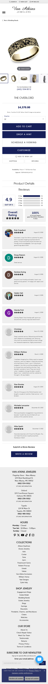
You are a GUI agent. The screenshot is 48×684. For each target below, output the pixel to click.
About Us (24, 630)
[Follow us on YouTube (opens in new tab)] (22, 535)
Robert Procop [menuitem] (24, 566)
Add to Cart (24, 127)
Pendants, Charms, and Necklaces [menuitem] (24, 612)
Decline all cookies (16, 678)
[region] (24, 49)
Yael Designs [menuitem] (24, 580)
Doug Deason (19, 255)
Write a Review (24, 454)
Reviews (24, 189)
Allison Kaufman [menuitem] (24, 546)
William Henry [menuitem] (24, 577)
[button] (13, 2)
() (42, 196)
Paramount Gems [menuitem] (24, 563)
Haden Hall (18, 293)
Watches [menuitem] (24, 617)
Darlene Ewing (20, 272)
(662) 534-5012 (24, 89)
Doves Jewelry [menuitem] (24, 549)
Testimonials (24, 638)
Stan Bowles (19, 384)
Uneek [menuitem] (24, 568)
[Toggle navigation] (4, 11)
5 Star (20, 196)
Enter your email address (24, 659)
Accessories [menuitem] (24, 620)
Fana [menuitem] (24, 557)
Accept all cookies (32, 678)
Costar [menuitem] (24, 554)
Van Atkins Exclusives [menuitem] (24, 574)
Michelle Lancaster (21, 405)
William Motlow (20, 352)
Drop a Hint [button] (24, 135)
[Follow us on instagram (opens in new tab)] (33, 535)
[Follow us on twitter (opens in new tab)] (18, 535)
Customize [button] (24, 150)
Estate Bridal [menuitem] (24, 595)
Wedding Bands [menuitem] (24, 598)
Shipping (13, 161)
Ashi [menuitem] (24, 552)
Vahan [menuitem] (24, 571)
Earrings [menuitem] (24, 606)
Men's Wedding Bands (11, 20)
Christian (18, 329)
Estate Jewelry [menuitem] (24, 600)
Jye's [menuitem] (24, 560)
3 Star (20, 201)
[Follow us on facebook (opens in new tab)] (30, 535)
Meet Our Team (24, 635)
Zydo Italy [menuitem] (24, 582)
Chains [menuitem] (24, 614)
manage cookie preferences (22, 673)
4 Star (20, 198)
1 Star (20, 205)
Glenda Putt (19, 310)
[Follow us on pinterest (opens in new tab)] (15, 535)
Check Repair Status (24, 633)
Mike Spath (18, 426)
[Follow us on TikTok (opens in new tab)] (26, 535)
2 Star (20, 203)
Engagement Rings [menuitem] (24, 592)
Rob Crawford (20, 230)
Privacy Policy (24, 644)
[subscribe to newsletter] (42, 663)
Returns (35, 161)
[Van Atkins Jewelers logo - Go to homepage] (24, 9)
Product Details (24, 183)
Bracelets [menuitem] (24, 609)
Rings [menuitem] (24, 603)
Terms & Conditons (24, 647)
